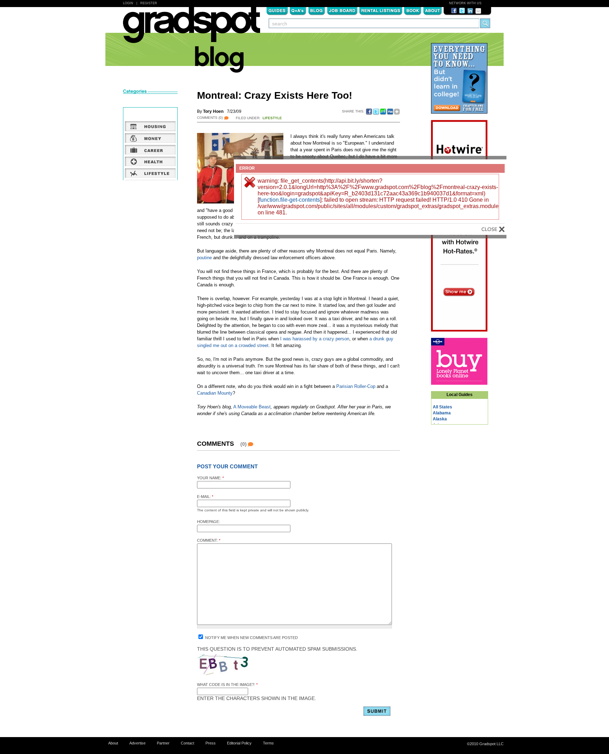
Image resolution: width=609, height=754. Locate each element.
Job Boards (342, 10)
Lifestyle (272, 118)
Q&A (298, 10)
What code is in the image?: (227, 684)
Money (150, 138)
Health (150, 161)
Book (412, 10)
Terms (268, 743)
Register (148, 3)
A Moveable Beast (252, 406)
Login (128, 3)
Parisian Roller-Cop (355, 386)
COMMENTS (210, 118)
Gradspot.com (191, 29)
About (432, 10)
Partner (163, 743)
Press (210, 743)
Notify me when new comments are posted (251, 638)
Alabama (442, 413)
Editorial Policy (239, 743)
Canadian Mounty (215, 393)
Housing (150, 126)
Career (150, 149)
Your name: (210, 478)
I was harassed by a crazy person (314, 338)
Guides (277, 10)
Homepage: (208, 521)
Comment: (208, 540)
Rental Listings (381, 10)
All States (442, 407)
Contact (187, 743)
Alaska (440, 418)
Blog (316, 10)
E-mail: (205, 496)
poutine (204, 257)
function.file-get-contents (289, 200)
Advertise (137, 743)
